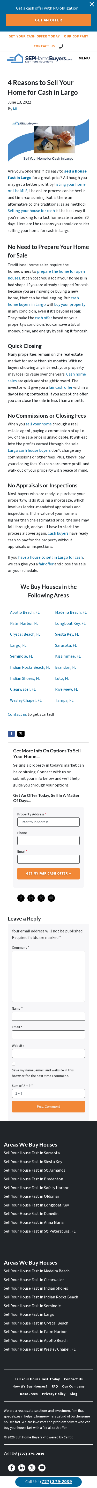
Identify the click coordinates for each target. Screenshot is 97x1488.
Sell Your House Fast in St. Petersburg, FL (40, 1231)
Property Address (32, 814)
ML (15, 109)
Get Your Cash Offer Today (34, 36)
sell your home (39, 424)
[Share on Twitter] (21, 734)
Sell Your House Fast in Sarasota (32, 1153)
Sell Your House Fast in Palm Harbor (35, 1332)
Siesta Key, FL (67, 634)
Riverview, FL (66, 689)
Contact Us (44, 46)
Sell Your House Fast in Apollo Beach (36, 1340)
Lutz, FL (62, 678)
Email (22, 851)
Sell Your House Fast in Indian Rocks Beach (41, 1297)
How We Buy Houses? (30, 1386)
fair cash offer (60, 387)
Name (17, 1008)
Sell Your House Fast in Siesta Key (33, 1162)
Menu (84, 58)
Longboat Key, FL (70, 623)
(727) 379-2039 (31, 1454)
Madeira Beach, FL (71, 612)
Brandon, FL (65, 667)
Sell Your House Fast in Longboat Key (36, 1205)
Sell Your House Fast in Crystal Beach (36, 1323)
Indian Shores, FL (25, 678)
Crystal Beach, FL (25, 634)
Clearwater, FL (23, 689)
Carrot (68, 1437)
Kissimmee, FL (68, 656)
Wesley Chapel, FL (26, 700)
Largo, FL (18, 645)
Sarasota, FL (66, 645)
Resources (29, 1393)
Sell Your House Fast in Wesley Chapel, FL (40, 1349)
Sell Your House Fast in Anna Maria (34, 1222)
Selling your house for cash (31, 211)
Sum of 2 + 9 (22, 1085)
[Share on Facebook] (11, 734)
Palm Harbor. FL (24, 623)
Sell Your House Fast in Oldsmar (31, 1196)
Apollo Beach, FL (25, 612)
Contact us (17, 714)
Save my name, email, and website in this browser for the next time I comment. (43, 1073)
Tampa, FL (64, 700)
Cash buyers (58, 533)
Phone (22, 832)
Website (18, 1045)
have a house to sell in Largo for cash (50, 557)
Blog (73, 1393)
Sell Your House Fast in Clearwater (34, 1280)
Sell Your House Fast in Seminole (32, 1306)
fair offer (46, 564)
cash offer (43, 318)
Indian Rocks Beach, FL (30, 667)
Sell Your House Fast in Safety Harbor (36, 1188)
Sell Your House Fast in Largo (29, 1314)
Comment (20, 947)
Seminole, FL (21, 656)
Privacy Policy (53, 1393)
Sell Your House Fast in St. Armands (34, 1170)
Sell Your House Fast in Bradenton (33, 1179)
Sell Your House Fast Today (37, 1379)
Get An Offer (48, 20)
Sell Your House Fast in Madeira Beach (37, 1271)
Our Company (76, 36)
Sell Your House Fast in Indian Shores (36, 1288)
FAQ (55, 1386)
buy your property (69, 304)
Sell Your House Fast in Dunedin (31, 1214)
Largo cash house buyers (29, 450)
